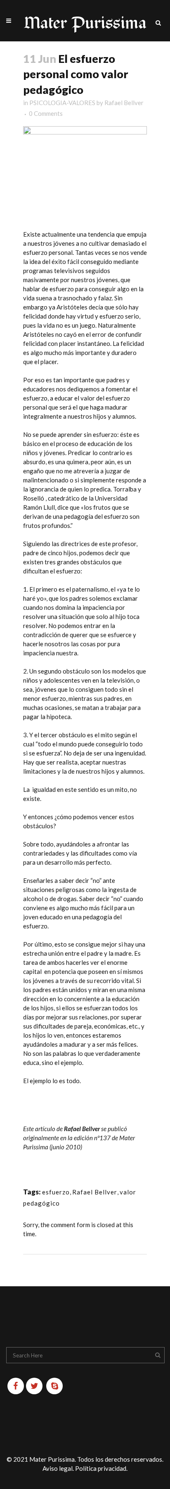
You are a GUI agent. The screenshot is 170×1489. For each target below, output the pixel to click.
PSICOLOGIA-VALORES (62, 102)
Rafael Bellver (124, 102)
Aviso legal (57, 1468)
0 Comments (46, 113)
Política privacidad (100, 1468)
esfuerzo (56, 1192)
